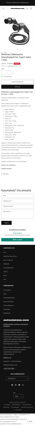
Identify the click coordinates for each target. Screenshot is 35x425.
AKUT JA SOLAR (8, 260)
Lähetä (6, 223)
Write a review (17, 239)
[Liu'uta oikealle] (21, 49)
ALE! (4, 279)
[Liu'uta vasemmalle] (14, 49)
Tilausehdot (6, 309)
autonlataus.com (17, 402)
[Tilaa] (27, 379)
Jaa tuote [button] (5, 174)
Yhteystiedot (18, 409)
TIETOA (5, 271)
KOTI (4, 252)
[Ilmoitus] (32, 3)
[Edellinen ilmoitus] (3, 3)
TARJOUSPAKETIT (8, 268)
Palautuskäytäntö (8, 301)
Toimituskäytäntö (8, 305)
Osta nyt (17, 87)
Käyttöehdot (6, 407)
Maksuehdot (7, 313)
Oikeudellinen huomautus (27, 407)
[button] (3, 8)
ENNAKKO (6, 264)
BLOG (5, 275)
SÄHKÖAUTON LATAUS (9, 256)
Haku (4, 294)
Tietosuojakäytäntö (9, 297)
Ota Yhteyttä (7, 290)
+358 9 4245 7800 (8, 368)
